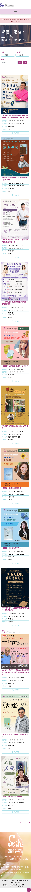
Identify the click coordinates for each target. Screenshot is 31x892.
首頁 (10, 40)
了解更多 (16, 133)
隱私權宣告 (5, 885)
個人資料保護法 (13, 885)
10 (29, 822)
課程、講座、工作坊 (21, 40)
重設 (25, 62)
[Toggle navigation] (15, 11)
